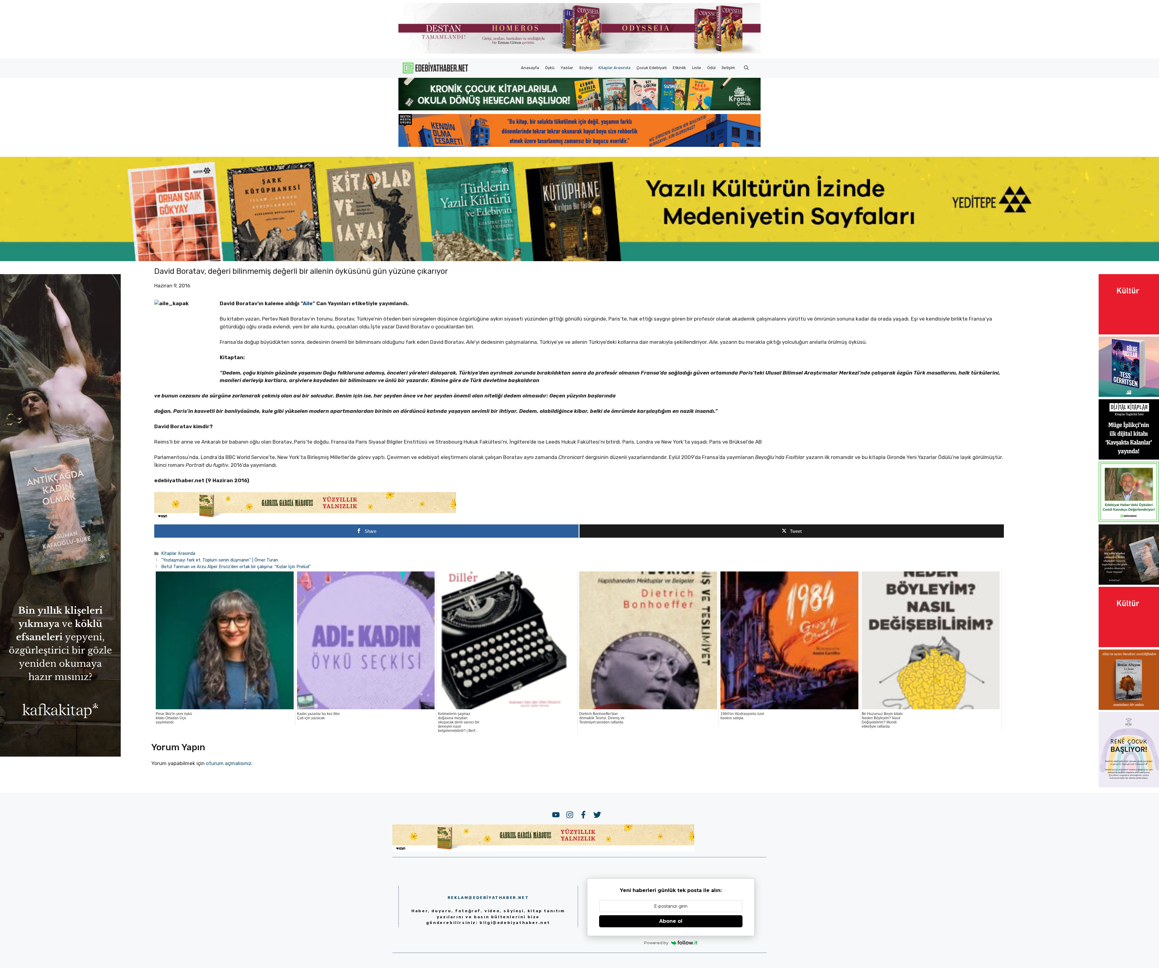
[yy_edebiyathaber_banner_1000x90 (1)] (305, 517)
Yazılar (566, 67)
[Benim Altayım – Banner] (1129, 708)
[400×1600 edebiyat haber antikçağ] (60, 755)
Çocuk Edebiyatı (652, 67)
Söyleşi (585, 67)
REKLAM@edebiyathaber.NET (488, 897)
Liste (696, 67)
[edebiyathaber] (579, 145)
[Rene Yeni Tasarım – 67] (1129, 786)
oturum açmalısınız (228, 763)
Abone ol (670, 921)
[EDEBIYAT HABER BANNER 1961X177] (579, 259)
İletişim (728, 67)
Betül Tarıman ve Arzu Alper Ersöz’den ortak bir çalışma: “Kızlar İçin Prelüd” (236, 566)
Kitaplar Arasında (615, 67)
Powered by (656, 942)
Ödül (711, 67)
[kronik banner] (579, 109)
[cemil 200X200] (1129, 520)
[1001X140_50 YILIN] (579, 52)
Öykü (549, 67)
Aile (308, 303)
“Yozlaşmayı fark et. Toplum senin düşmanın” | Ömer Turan (219, 560)
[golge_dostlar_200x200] (1129, 395)
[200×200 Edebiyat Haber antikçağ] (1129, 583)
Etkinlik (679, 67)
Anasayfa (530, 67)
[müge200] (1129, 458)
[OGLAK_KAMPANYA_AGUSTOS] (1129, 333)
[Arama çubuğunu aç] (746, 68)
